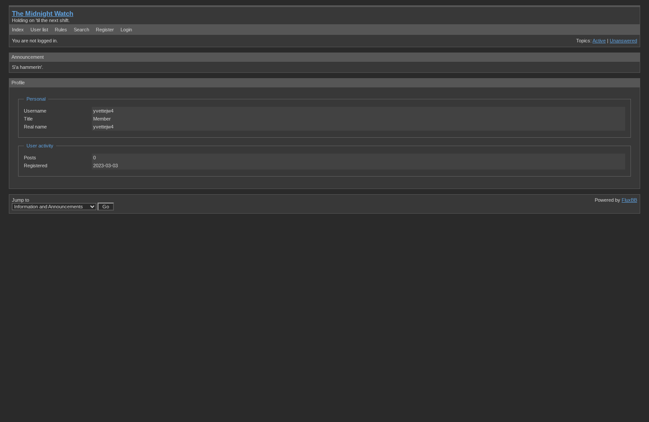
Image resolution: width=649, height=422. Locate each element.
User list (39, 29)
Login (126, 29)
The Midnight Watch (42, 13)
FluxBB (629, 200)
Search (81, 29)
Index (18, 29)
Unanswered (623, 40)
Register (105, 29)
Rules (61, 29)
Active (599, 40)
